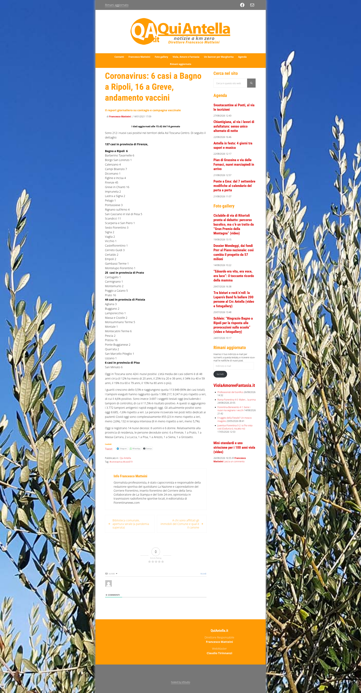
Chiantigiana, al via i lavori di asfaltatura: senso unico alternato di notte (233, 126)
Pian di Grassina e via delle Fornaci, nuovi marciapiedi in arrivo (233, 164)
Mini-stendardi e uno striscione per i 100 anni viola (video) (234, 447)
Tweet (108, 448)
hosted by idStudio (180, 682)
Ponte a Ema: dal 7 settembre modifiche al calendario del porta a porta (234, 185)
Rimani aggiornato (117, 5)
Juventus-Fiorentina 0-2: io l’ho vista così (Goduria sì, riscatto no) (234, 427)
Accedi (203, 573)
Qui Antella (125, 458)
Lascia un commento (234, 461)
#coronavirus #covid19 (121, 461)
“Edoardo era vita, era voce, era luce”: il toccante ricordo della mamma (233, 275)
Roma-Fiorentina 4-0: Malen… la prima (236, 399)
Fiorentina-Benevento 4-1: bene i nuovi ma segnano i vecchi (233, 409)
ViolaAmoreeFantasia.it (234, 385)
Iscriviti (220, 374)
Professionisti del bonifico (230, 392)
